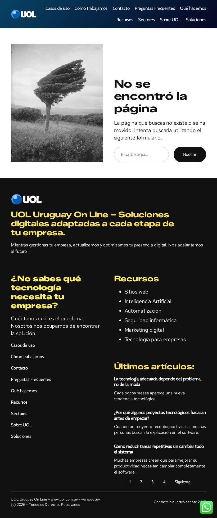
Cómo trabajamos (91, 8)
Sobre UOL (170, 19)
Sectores (146, 19)
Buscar (190, 154)
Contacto (121, 8)
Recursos (124, 19)
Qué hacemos (193, 8)
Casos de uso (58, 8)
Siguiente (183, 481)
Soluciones (196, 19)
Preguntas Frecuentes (155, 8)
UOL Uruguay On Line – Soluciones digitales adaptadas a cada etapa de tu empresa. (92, 223)
